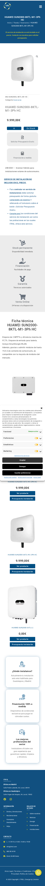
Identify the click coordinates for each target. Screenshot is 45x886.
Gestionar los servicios (22, 456)
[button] (41, 408)
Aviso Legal (37, 477)
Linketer (36, 879)
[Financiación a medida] (22, 153)
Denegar (22, 466)
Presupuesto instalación (22, 498)
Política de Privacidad (25, 477)
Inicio (9, 23)
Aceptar (23, 460)
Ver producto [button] (22, 493)
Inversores (25, 23)
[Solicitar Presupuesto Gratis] (22, 137)
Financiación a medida (23, 158)
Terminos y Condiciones (22, 871)
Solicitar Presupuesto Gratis (22, 142)
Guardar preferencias (23, 473)
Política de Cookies (10, 477)
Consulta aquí (15, 214)
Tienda (16, 23)
